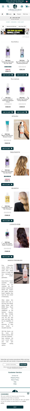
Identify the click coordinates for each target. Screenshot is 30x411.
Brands (19, 14)
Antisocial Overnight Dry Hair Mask (8, 62)
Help (15, 381)
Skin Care (25, 14)
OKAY (15, 407)
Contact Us (15, 375)
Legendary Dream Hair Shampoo (7, 207)
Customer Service (15, 372)
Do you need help (15, 19)
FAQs (15, 384)
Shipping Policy (15, 377)
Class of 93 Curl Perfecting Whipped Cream (8, 99)
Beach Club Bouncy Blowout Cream (7, 135)
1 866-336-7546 (16, 17)
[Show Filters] (3, 26)
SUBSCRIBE (23, 364)
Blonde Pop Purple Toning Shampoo (22, 99)
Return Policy (15, 379)
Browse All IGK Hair (11, 26)
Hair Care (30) (22, 26)
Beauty (10, 14)
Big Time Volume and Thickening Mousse (22, 62)
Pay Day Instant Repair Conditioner (7, 244)
